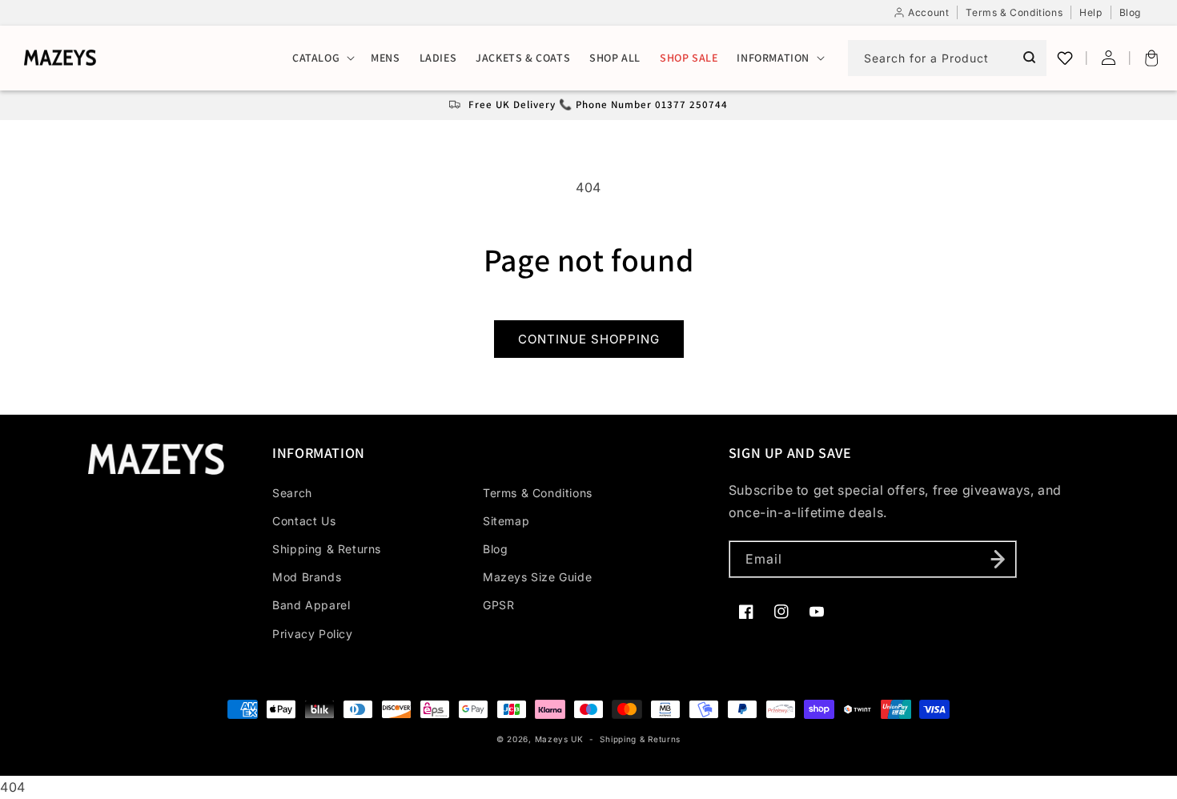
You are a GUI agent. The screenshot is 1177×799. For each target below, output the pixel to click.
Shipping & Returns (326, 549)
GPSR (498, 605)
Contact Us (303, 521)
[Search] (1028, 57)
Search (292, 493)
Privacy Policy (312, 633)
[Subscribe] (998, 559)
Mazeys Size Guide (537, 577)
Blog (495, 549)
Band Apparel (311, 605)
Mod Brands (306, 577)
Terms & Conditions (538, 493)
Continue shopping (589, 339)
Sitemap (506, 521)
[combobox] (947, 58)
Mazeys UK (561, 739)
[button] (322, 58)
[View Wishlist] (1065, 57)
